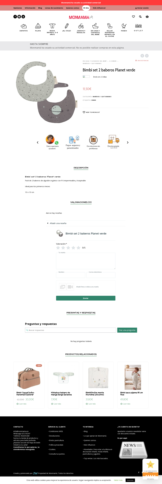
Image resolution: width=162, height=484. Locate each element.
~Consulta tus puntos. (56, 454)
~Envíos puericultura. (56, 440)
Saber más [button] (118, 480)
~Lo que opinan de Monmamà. (95, 436)
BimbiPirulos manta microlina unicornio (95, 393)
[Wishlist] (133, 16)
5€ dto (86, 8)
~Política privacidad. (55, 445)
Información (30, 8)
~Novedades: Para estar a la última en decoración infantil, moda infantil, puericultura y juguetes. (97, 451)
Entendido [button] (130, 480)
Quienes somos (72, 8)
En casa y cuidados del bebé (94, 61)
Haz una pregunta (127, 330)
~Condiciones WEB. (55, 431)
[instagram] (19, 16)
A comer (112, 61)
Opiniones (17, 8)
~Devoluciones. (54, 436)
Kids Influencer (99, 8)
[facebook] (15, 16)
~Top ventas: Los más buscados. (95, 458)
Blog (40, 8)
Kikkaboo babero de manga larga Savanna (61, 393)
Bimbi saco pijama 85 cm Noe (131, 393)
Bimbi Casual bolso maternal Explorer (25, 393)
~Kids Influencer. (89, 445)
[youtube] (23, 16)
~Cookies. (52, 449)
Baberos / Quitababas (92, 63)
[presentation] (37, 142)
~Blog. (85, 431)
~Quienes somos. (89, 440)
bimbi (94, 100)
